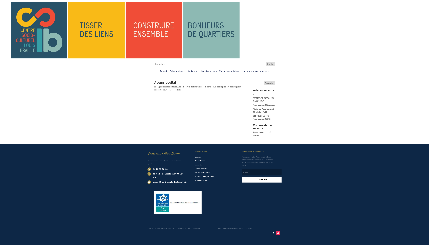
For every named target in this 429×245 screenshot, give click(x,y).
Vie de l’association (229, 71)
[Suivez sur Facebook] (273, 233)
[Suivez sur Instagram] (278, 233)
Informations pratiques (255, 71)
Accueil (163, 71)
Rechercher (269, 83)
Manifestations (209, 71)
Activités (192, 71)
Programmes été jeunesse (264, 105)
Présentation (176, 71)
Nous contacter (201, 180)
